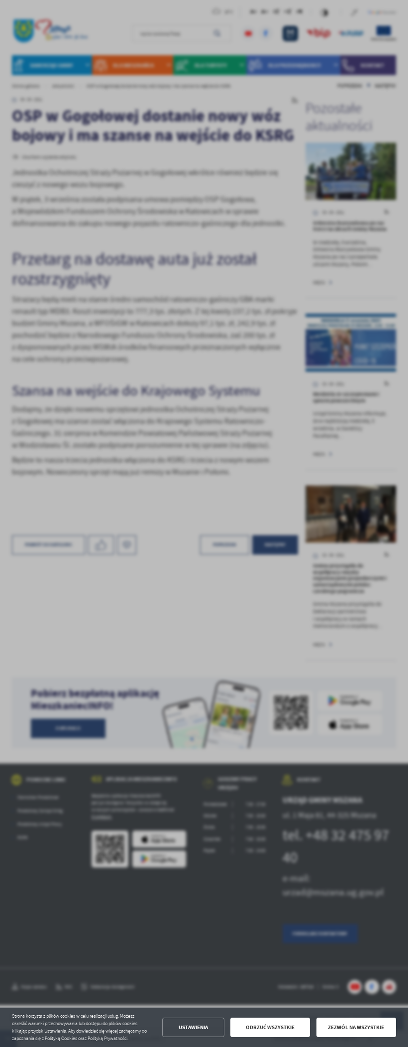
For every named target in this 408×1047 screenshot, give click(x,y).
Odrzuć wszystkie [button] (270, 1027)
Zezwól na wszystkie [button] (356, 1027)
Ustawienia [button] (193, 1027)
